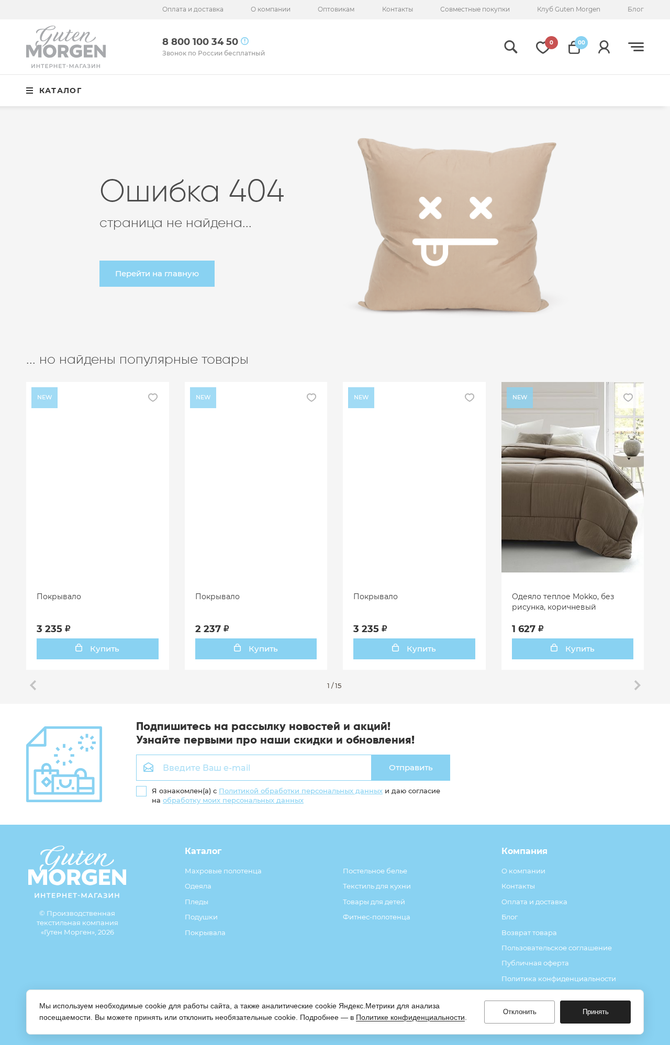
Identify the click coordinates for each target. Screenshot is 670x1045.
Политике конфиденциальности (410, 1017)
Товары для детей (374, 901)
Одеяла (198, 886)
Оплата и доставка (193, 9)
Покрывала (205, 932)
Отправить (411, 767)
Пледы (196, 901)
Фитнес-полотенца (376, 917)
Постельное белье (375, 871)
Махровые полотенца (223, 871)
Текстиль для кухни (377, 886)
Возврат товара (529, 932)
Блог (636, 9)
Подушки (201, 917)
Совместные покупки (475, 9)
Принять (596, 1012)
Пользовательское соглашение (556, 947)
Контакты (397, 9)
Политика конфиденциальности (558, 978)
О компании (271, 9)
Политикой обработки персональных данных (301, 790)
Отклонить (520, 1012)
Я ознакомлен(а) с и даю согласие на (296, 795)
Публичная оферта (535, 963)
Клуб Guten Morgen (568, 9)
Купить (103, 649)
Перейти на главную (157, 273)
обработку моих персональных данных (233, 800)
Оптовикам (336, 9)
